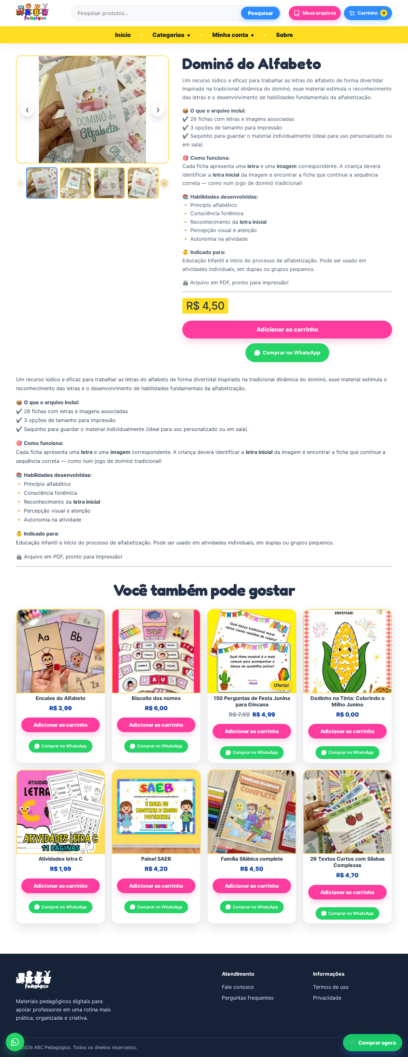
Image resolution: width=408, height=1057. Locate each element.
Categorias (171, 34)
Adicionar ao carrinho (287, 329)
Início (123, 34)
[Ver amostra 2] (75, 183)
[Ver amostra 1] (41, 183)
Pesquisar (260, 13)
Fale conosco (238, 987)
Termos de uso (331, 987)
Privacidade (327, 998)
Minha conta (233, 34)
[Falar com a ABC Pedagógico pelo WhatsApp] (15, 1042)
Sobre (284, 34)
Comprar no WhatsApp (291, 352)
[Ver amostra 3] (109, 183)
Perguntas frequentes (247, 998)
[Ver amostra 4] (143, 183)
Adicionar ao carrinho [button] (60, 725)
